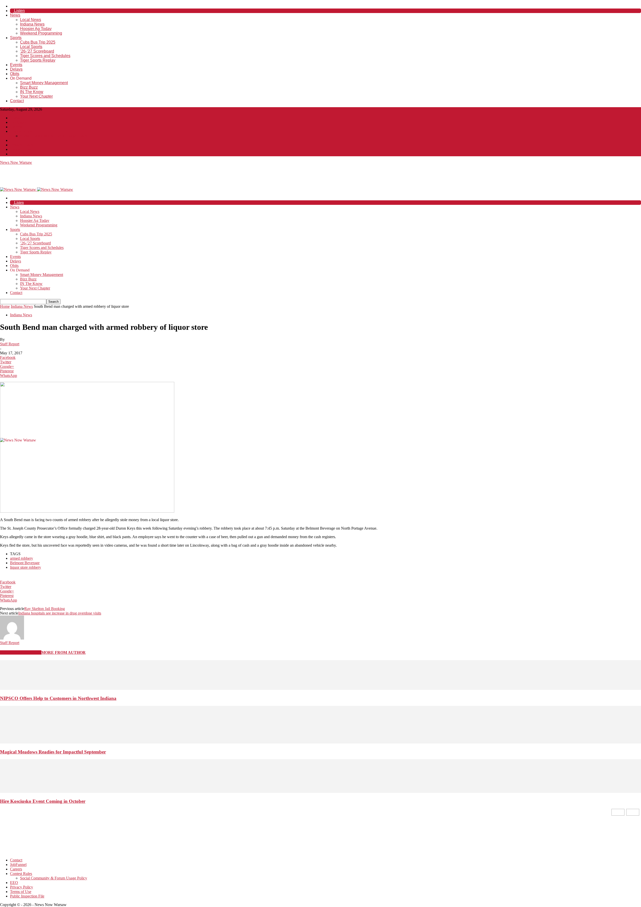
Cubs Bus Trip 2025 (37, 42)
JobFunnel (18, 122)
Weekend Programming (41, 33)
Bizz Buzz (29, 87)
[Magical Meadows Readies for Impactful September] (320, 742)
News (15, 15)
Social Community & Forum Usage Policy (53, 136)
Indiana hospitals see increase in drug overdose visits (59, 613)
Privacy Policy (21, 145)
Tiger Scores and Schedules (45, 56)
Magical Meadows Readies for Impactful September (53, 751)
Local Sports (31, 47)
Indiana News (32, 24)
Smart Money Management (44, 83)
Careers (16, 127)
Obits (14, 74)
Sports (16, 38)
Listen (19, 11)
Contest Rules (21, 131)
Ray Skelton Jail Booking (44, 609)
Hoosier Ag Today (36, 29)
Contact (17, 101)
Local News (30, 20)
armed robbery (21, 558)
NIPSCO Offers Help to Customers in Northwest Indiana (58, 698)
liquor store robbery (25, 567)
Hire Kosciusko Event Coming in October (42, 801)
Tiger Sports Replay (37, 60)
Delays (16, 69)
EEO (14, 140)
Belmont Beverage (25, 563)
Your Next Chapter (36, 96)
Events (16, 65)
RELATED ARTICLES (20, 652)
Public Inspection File (27, 154)
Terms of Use (20, 149)
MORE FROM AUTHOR (63, 652)
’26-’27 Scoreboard (37, 51)
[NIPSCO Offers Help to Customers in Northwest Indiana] (320, 688)
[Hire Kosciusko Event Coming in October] (320, 791)
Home (5, 306)
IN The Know (31, 92)
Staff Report (9, 344)
